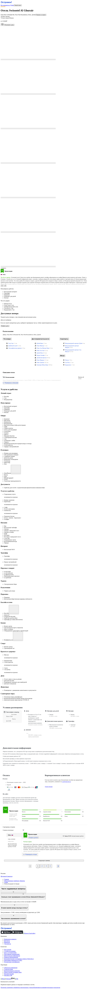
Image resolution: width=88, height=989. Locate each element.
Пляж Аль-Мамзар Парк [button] (43, 348)
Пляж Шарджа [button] (40, 360)
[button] (44, 43)
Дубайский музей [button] (12, 345)
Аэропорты (64, 339)
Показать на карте (41, 14)
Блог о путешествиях (10, 952)
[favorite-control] (2, 24)
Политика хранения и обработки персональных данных (17, 987)
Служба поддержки (10, 951)
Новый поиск (17, 5)
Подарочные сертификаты (12, 962)
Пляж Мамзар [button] (40, 345)
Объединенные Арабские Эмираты (14, 881)
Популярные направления (11, 954)
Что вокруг (7, 339)
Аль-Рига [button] (67, 362)
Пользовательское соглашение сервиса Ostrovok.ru (19, 959)
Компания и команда (10, 939)
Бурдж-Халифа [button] (40, 355)
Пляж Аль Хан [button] (40, 350)
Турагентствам (8, 969)
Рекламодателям (9, 974)
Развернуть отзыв (31, 854)
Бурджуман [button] (68, 365)
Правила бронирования (11, 957)
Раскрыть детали (33, 837)
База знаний (7, 949)
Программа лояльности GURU (13, 960)
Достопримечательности (40, 339)
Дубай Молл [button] (40, 353)
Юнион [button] (67, 360)
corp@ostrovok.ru (66, 781)
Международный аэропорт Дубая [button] (73, 343)
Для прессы (7, 943)
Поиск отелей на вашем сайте (13, 972)
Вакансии (7, 942)
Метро (62, 355)
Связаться (9, 876)
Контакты (7, 940)
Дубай (6, 882)
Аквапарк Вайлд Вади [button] (42, 365)
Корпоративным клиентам (12, 970)
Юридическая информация (12, 955)
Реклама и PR (8, 975)
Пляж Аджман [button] (40, 362)
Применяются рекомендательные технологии (47, 987)
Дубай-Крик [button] (40, 343)
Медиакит (4, 876)
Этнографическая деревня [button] (15, 348)
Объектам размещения (10, 967)
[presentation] (13, 828)
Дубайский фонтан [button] (42, 357)
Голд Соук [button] (10, 343)
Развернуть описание (11, 383)
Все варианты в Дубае (7, 5)
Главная (6, 879)
